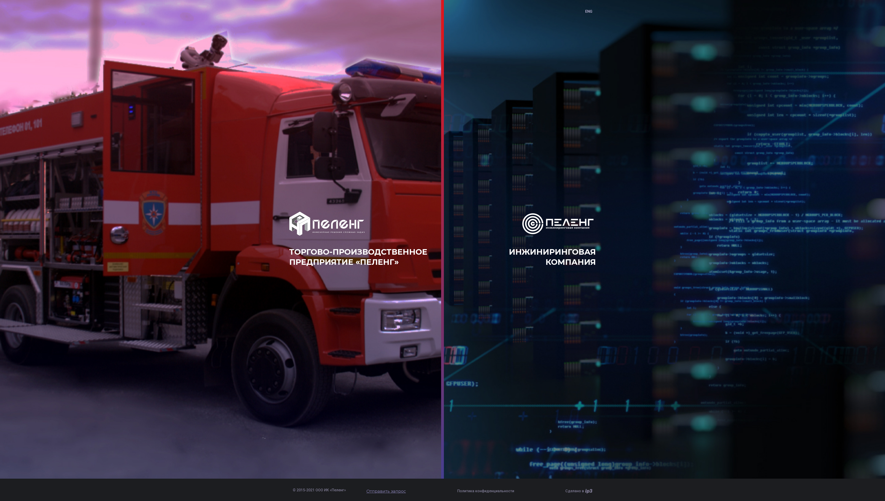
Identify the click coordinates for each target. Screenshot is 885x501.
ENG (588, 11)
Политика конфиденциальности (485, 491)
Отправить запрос (386, 491)
